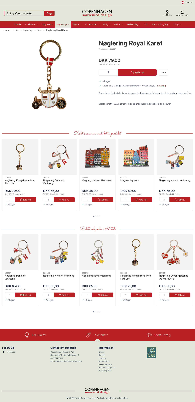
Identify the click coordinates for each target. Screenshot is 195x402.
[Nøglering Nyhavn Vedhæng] (175, 157)
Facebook (12, 352)
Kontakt (102, 355)
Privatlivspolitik (105, 370)
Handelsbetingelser (107, 367)
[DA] (97, 13)
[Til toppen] (97, 341)
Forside (16, 30)
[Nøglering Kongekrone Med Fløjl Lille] (20, 157)
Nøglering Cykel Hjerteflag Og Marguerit (173, 277)
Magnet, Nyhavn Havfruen (96, 180)
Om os (101, 352)
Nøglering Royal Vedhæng (96, 275)
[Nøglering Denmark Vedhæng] (59, 157)
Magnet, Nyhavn (129, 180)
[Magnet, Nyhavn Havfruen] (97, 157)
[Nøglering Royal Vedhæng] (97, 252)
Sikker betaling (105, 364)
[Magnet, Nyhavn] (136, 157)
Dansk (188, 2)
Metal (39, 30)
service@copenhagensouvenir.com (66, 361)
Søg (49, 13)
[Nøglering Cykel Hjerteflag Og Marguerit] (175, 252)
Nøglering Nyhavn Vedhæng (174, 180)
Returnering (104, 361)
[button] (31, 24)
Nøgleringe (28, 30)
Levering (161, 85)
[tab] (93, 216)
